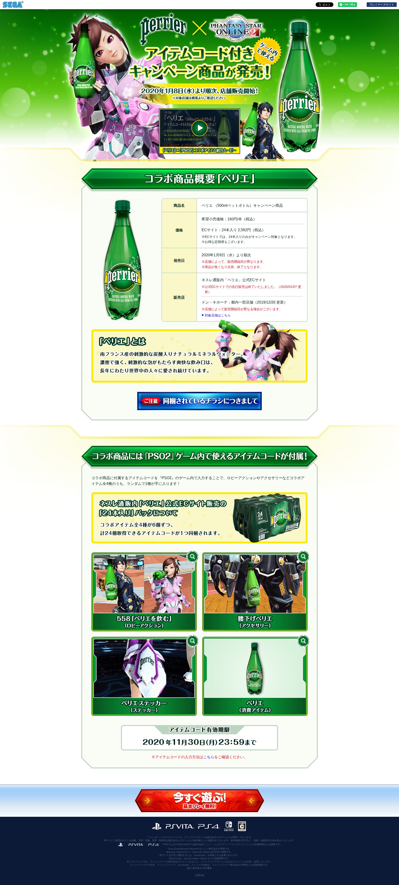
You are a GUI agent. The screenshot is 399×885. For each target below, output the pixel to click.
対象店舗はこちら (218, 315)
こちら (208, 757)
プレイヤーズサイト (381, 4)
